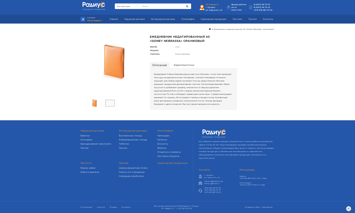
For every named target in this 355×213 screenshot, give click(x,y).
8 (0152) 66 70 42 (262, 7)
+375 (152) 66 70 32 (212, 188)
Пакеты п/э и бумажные (132, 172)
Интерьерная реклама (163, 19)
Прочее (252, 19)
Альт (177, 47)
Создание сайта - (253, 207)
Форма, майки (87, 168)
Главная (114, 19)
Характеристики (184, 65)
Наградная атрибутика (131, 176)
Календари (163, 135)
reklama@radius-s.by (213, 181)
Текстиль (237, 19)
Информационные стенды (133, 139)
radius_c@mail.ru (212, 183)
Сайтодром (267, 207)
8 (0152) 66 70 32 (262, 4)
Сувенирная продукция (213, 19)
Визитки (161, 148)
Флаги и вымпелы (89, 172)
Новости (101, 207)
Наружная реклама (134, 19)
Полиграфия (188, 19)
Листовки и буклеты (168, 156)
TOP (348, 208)
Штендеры (86, 139)
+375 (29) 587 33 (262, 10)
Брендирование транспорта (95, 144)
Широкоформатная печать (133, 168)
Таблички (124, 144)
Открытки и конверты (169, 152)
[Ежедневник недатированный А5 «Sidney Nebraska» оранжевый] (114, 61)
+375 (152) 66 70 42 (212, 190)
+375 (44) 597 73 (247, 185)
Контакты (268, 19)
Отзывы (113, 207)
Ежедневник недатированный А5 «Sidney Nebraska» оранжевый (244, 29)
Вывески (85, 135)
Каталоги (162, 139)
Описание (159, 65)
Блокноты (162, 144)
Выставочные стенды (130, 135)
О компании (86, 207)
